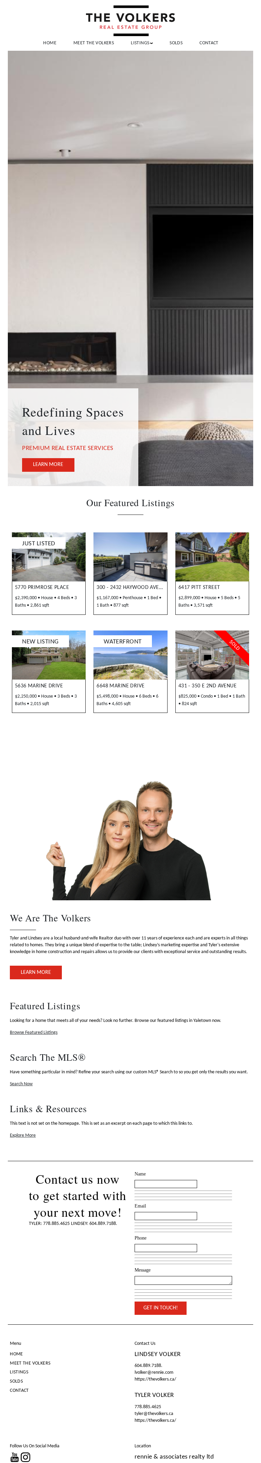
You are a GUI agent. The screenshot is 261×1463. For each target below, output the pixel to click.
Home (49, 43)
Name (140, 1174)
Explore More (23, 1135)
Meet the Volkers (93, 43)
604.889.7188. (148, 1365)
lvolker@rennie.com (154, 1372)
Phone (140, 1238)
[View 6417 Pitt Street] (212, 556)
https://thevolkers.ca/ (155, 1379)
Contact (209, 43)
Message (143, 1270)
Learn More (48, 464)
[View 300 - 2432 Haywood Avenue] (130, 556)
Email (140, 1206)
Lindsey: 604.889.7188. (94, 1223)
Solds (176, 43)
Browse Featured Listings (33, 1032)
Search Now (21, 1084)
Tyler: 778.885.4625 (49, 1223)
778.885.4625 (148, 1407)
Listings (19, 1372)
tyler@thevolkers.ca (154, 1413)
